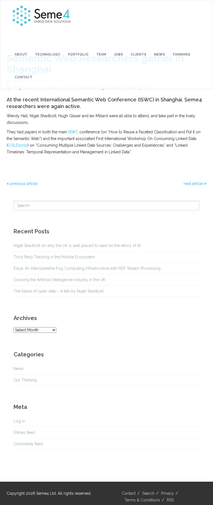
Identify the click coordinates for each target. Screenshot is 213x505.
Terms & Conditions (142, 500)
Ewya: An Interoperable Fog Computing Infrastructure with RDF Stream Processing (87, 268)
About (21, 54)
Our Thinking (25, 380)
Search (148, 493)
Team (101, 54)
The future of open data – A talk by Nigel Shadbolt (58, 291)
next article (194, 183)
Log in (19, 421)
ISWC (73, 132)
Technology (47, 54)
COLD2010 (17, 145)
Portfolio (78, 54)
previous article (23, 183)
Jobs (118, 54)
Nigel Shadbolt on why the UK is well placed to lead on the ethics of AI (77, 245)
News (159, 54)
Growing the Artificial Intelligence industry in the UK (59, 280)
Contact (23, 77)
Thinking (181, 54)
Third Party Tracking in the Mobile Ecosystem (54, 257)
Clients (138, 54)
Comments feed (28, 444)
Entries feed (24, 432)
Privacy (167, 493)
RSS (170, 500)
